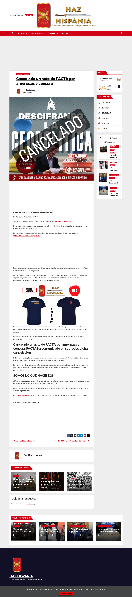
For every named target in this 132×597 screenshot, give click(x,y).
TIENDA (65, 33)
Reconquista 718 (50, 481)
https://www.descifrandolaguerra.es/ (27, 236)
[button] (122, 33)
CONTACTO (53, 33)
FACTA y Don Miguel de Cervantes (73, 441)
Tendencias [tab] (110, 142)
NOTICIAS (22, 33)
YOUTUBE (105, 123)
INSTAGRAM (105, 118)
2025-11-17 (103, 535)
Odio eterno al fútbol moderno (50, 530)
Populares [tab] (115, 138)
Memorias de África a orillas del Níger (23, 531)
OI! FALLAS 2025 (78, 481)
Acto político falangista (25, 441)
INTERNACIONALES (114, 175)
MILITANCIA (19, 74)
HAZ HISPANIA (21, 576)
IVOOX (103, 128)
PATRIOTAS (26, 74)
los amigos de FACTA (63, 221)
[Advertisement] (66, 50)
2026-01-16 (18, 535)
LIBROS (112, 149)
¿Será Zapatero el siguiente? (113, 183)
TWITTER (104, 108)
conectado (30, 504)
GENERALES (113, 162)
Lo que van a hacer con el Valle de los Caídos (108, 531)
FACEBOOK (105, 103)
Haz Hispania (30, 90)
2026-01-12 (47, 535)
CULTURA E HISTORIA (113, 146)
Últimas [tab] (104, 138)
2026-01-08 (75, 535)
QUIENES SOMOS (37, 33)
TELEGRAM (105, 113)
